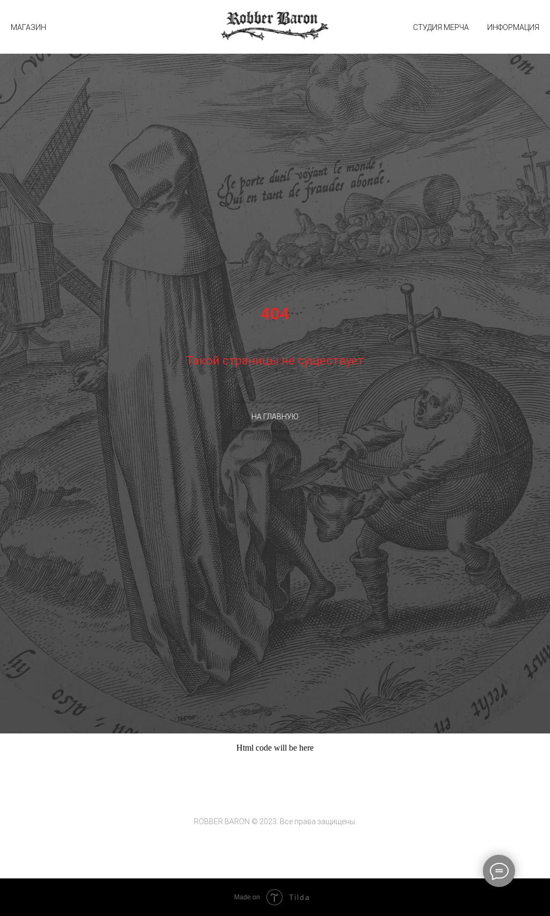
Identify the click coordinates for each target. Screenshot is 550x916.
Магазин (28, 27)
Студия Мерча (441, 27)
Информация (513, 27)
